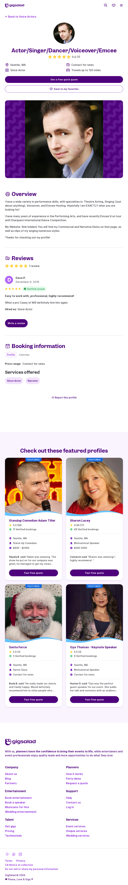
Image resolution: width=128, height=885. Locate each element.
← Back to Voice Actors (20, 16)
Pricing (9, 831)
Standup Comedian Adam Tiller (32, 520)
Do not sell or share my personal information (31, 869)
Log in (70, 807)
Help (69, 797)
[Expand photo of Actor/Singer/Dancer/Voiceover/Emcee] (64, 33)
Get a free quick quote (64, 79)
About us (11, 774)
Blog (8, 778)
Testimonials (13, 835)
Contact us (73, 802)
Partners (11, 783)
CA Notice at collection (19, 864)
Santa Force (18, 647)
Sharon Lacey (80, 520)
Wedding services (78, 835)
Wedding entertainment (20, 811)
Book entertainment (18, 797)
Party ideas (73, 778)
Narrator (33, 380)
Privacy (20, 860)
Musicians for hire (17, 807)
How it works (74, 774)
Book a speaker (15, 802)
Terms (8, 860)
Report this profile (66, 397)
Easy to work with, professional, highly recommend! (39, 296)
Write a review (16, 323)
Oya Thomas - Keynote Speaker (93, 647)
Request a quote (77, 783)
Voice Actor (17, 70)
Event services (76, 826)
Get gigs (10, 826)
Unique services (76, 831)
